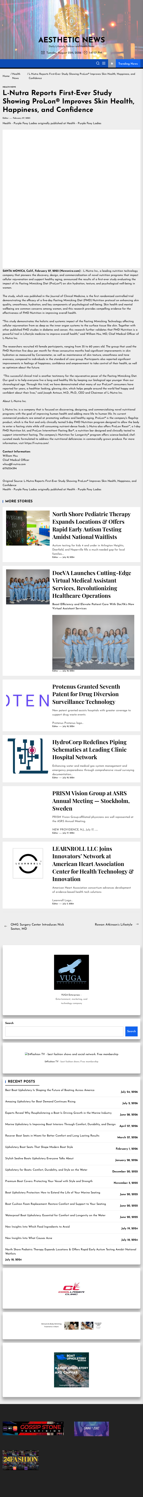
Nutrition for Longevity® (73, 435)
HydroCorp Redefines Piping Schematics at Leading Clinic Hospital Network (89, 749)
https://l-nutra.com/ (37, 443)
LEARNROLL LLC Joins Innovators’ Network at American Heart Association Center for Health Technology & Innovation (93, 864)
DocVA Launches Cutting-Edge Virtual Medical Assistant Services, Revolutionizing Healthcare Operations (91, 584)
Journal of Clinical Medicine (67, 296)
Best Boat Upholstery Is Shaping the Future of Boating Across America (49, 1090)
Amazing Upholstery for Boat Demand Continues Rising (40, 1101)
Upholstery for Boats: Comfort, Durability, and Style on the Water (46, 1170)
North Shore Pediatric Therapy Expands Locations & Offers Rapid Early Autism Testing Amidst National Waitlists (91, 525)
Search (9, 1023)
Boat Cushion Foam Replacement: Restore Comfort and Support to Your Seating (55, 1204)
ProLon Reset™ (121, 426)
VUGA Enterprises (70, 995)
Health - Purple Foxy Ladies (20, 123)
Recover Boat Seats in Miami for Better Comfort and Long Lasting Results (52, 1135)
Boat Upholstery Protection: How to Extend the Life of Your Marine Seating (52, 1192)
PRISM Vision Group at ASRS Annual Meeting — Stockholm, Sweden (91, 800)
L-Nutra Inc (90, 271)
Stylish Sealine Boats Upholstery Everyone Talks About (39, 1158)
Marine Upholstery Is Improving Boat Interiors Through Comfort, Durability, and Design (60, 1124)
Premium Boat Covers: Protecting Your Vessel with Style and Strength (49, 1181)
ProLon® (100, 418)
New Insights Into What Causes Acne (28, 1238)
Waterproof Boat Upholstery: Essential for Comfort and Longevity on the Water (55, 1215)
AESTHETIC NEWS (71, 41)
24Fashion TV (51, 1062)
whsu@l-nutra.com (14, 464)
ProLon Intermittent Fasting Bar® (53, 430)
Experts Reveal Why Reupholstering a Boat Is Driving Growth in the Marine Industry (58, 1113)
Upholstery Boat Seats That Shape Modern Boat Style (39, 1147)
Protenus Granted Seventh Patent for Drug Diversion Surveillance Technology (86, 693)
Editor (6, 118)
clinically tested (56, 422)
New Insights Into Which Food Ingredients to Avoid (37, 1226)
